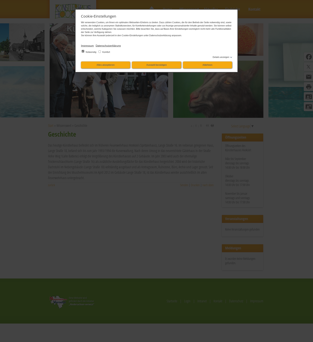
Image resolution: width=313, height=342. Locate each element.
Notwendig (91, 52)
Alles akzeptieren (105, 65)
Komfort (106, 52)
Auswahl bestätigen (156, 65)
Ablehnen (207, 65)
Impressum (87, 45)
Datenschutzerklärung (108, 45)
